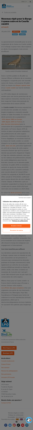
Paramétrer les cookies (16, 230)
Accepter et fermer (16, 225)
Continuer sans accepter (25, 197)
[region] (16, 215)
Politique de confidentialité (20, 221)
